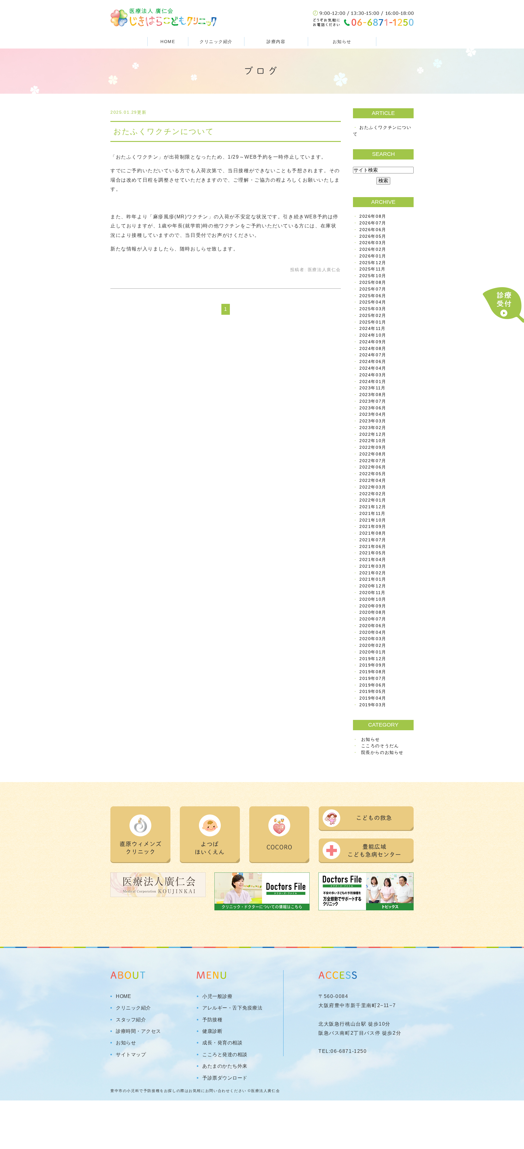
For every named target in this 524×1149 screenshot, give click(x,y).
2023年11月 (372, 388)
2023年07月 (372, 401)
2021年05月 (372, 553)
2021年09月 (372, 526)
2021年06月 (372, 546)
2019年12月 (372, 659)
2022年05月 (372, 474)
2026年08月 (372, 216)
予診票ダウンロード (224, 1078)
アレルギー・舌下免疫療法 (232, 1008)
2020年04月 (372, 632)
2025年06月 (372, 296)
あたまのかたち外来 (224, 1066)
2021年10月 (372, 520)
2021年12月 (372, 507)
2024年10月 (372, 335)
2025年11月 (372, 269)
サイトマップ (131, 1054)
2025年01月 (372, 322)
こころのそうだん (380, 746)
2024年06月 (372, 361)
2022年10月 (372, 440)
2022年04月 (372, 480)
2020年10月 (372, 599)
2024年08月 (372, 348)
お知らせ (342, 41)
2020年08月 (372, 612)
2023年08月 (372, 394)
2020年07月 (372, 619)
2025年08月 (372, 282)
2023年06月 (372, 408)
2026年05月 (372, 236)
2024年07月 (372, 355)
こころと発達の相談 (224, 1054)
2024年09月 (372, 342)
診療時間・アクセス (138, 1031)
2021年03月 (372, 566)
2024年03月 (372, 375)
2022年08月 (372, 454)
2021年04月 (372, 559)
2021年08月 (372, 533)
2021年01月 (372, 579)
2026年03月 (372, 242)
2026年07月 (372, 223)
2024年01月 (372, 381)
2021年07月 (372, 540)
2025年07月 (372, 289)
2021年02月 (372, 573)
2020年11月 (372, 592)
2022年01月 (372, 500)
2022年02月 (372, 494)
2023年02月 (372, 427)
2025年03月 (372, 309)
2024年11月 (372, 328)
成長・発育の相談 (222, 1042)
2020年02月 (372, 645)
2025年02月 (372, 315)
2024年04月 (372, 368)
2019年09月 (372, 665)
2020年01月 (372, 652)
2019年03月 (372, 705)
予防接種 (212, 1019)
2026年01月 (372, 256)
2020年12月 (372, 586)
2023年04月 (372, 414)
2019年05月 (372, 691)
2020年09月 (372, 606)
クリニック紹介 (133, 1008)
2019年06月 (372, 685)
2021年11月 (372, 513)
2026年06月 (372, 229)
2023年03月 (372, 421)
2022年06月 (372, 467)
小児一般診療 (217, 996)
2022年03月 (372, 487)
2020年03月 (372, 639)
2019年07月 (372, 678)
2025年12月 (372, 262)
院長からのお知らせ (382, 752)
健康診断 (212, 1031)
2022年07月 (372, 461)
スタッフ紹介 (131, 1019)
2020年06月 (372, 625)
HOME (167, 41)
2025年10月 (372, 276)
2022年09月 (372, 447)
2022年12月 (372, 434)
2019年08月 (372, 672)
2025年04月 (372, 302)
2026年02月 (372, 249)
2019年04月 (372, 698)
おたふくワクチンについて (163, 131)
